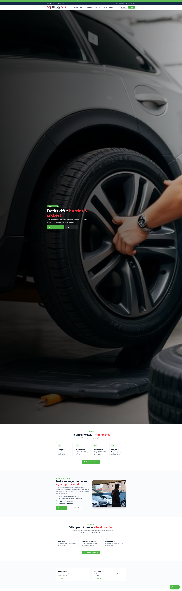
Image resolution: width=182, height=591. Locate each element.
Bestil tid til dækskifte (92, 462)
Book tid (132, 7)
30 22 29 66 (51, 3)
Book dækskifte (55, 227)
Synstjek (76, 7)
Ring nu (124, 7)
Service (81, 7)
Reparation (89, 7)
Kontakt (111, 7)
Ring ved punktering (92, 552)
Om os (105, 7)
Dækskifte (97, 7)
